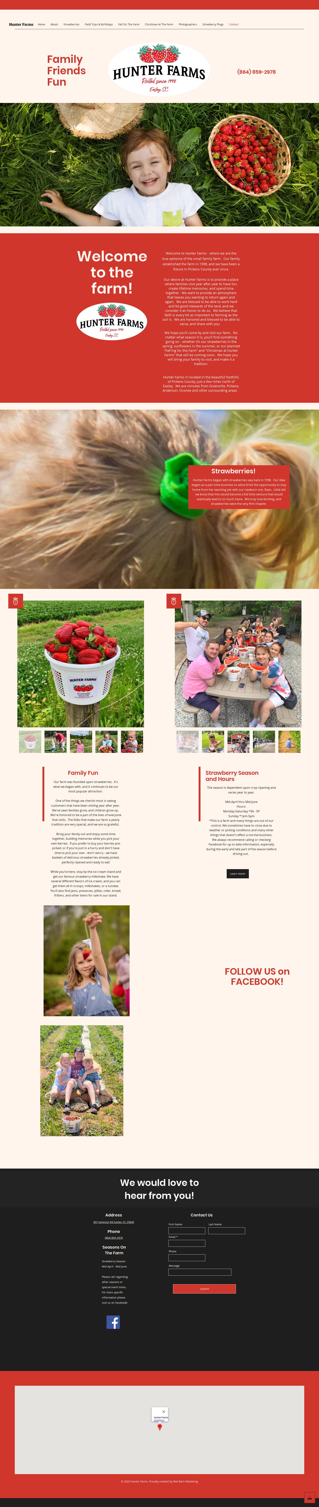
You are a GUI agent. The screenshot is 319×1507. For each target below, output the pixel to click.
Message (174, 1265)
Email (172, 1237)
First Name (175, 1224)
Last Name (215, 1224)
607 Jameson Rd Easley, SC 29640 (113, 1222)
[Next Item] (138, 663)
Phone (172, 1251)
